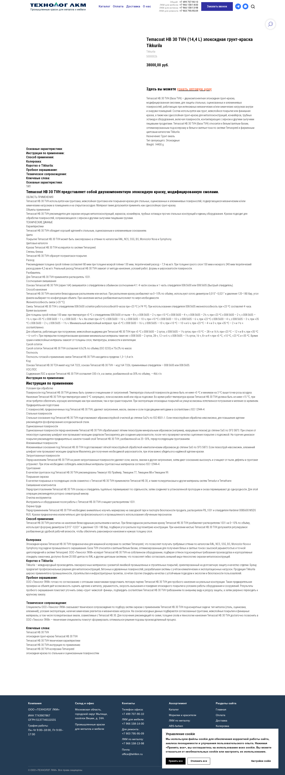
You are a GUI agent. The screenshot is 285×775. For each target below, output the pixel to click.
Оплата (118, 6)
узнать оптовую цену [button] (194, 89)
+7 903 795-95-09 (189, 11)
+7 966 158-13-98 (189, 8)
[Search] (253, 6)
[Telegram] (238, 6)
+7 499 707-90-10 (189, 2)
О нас (147, 6)
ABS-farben (176, 725)
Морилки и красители (182, 715)
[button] (217, 6)
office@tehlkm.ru (132, 754)
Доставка (133, 6)
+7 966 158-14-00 (189, 5)
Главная (221, 709)
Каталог (104, 6)
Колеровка (222, 725)
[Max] (245, 6)
